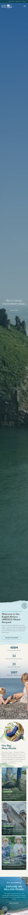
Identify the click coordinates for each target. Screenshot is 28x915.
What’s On (18, 1)
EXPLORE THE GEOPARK (11, 638)
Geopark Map (11, 1)
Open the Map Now (14, 903)
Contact (24, 1)
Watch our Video (14, 310)
